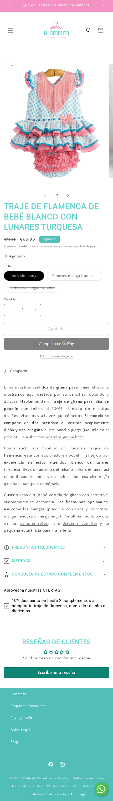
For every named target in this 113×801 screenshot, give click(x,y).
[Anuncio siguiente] (103, 6)
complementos (34, 523)
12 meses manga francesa (34, 288)
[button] (10, 30)
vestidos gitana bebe (65, 437)
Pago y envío (21, 718)
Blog (14, 742)
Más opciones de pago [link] (56, 356)
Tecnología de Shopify (53, 778)
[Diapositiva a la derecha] (68, 195)
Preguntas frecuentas (29, 706)
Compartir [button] (18, 371)
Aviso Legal (20, 730)
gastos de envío (44, 246)
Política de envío (94, 786)
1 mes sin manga (26, 277)
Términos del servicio (62, 786)
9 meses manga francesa (77, 277)
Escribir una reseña (56, 672)
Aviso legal (78, 794)
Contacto (18, 694)
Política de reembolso (89, 778)
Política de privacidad (27, 786)
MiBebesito (29, 778)
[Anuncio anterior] (10, 6)
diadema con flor (80, 523)
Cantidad (10, 299)
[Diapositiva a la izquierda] (45, 195)
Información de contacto (49, 794)
